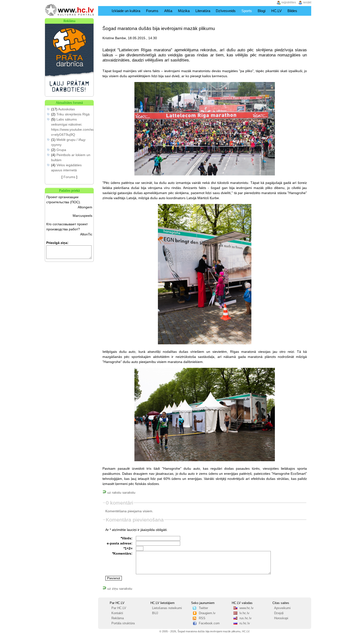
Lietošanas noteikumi (167, 608)
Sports (246, 11)
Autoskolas (66, 109)
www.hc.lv (247, 608)
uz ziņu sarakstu (119, 588)
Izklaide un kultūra (126, 11)
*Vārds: (126, 538)
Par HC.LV (118, 608)
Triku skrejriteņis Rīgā (73, 114)
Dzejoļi (279, 613)
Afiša (168, 11)
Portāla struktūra (123, 623)
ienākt (307, 2)
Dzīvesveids (226, 11)
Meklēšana (306, 11)
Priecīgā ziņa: (57, 243)
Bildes (292, 11)
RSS (202, 618)
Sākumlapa (104, 11)
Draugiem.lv (207, 613)
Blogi (261, 11)
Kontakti (117, 613)
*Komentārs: (122, 553)
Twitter (203, 608)
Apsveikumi (282, 608)
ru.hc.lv (245, 623)
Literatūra (202, 11)
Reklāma (117, 618)
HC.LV (276, 11)
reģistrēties (288, 2)
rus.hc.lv (246, 618)
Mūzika (184, 11)
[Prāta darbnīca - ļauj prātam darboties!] (69, 95)
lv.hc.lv (244, 613)
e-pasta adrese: (119, 543)
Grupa (61, 150)
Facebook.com (209, 623)
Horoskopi (281, 618)
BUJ (155, 613)
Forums (152, 11)
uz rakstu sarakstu (120, 492)
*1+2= (128, 548)
